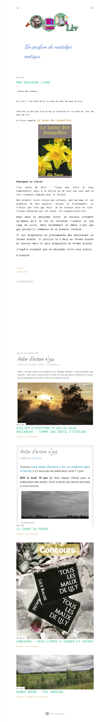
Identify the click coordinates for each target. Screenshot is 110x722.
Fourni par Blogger (57, 714)
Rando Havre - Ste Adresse (39, 692)
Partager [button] (19, 268)
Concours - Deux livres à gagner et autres (54, 641)
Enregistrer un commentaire (36, 697)
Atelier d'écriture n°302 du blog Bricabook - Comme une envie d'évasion (51, 430)
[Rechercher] (92, 7)
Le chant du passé (32, 529)
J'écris (25, 272)
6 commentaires (31, 437)
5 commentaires (31, 534)
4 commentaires (31, 646)
